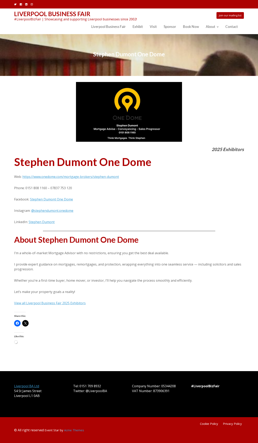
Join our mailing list (230, 15)
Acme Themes (74, 430)
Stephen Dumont (42, 222)
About (210, 26)
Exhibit (138, 26)
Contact (231, 26)
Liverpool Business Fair (52, 13)
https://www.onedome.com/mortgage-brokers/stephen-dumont (70, 176)
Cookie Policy (209, 424)
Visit (153, 26)
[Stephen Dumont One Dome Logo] (129, 112)
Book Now (191, 26)
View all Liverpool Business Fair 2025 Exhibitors (50, 303)
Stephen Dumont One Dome (51, 199)
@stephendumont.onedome (52, 210)
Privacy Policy (232, 424)
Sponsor (170, 26)
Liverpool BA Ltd (26, 386)
